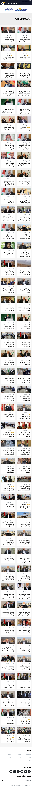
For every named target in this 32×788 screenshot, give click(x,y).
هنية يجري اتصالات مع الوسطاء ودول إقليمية (24, 182)
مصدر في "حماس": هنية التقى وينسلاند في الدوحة (24, 739)
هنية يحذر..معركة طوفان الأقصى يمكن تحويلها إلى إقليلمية (9, 722)
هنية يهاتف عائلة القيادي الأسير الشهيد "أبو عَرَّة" (9, 146)
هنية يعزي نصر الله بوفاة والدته (8, 253)
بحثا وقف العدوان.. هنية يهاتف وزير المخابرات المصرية (8, 362)
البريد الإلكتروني (27, 780)
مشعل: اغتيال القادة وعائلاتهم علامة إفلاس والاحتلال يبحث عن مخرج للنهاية (24, 454)
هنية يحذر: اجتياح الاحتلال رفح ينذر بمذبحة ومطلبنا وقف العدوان (24, 417)
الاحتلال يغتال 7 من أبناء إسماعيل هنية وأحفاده (24, 470)
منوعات (9, 757)
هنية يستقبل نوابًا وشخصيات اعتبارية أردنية (9, 398)
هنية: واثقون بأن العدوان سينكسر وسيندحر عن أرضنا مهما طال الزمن (9, 273)
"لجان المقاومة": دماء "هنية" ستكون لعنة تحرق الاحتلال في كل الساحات (24, 40)
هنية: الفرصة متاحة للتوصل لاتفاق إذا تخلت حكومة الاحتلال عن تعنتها (24, 543)
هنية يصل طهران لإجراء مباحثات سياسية (9, 506)
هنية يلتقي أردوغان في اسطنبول (8, 415)
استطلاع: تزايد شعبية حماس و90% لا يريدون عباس (8, 667)
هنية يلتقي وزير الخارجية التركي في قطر (8, 434)
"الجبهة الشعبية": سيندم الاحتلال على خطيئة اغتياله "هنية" (8, 111)
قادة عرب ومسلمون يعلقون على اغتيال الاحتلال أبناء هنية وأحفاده (8, 453)
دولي (9, 754)
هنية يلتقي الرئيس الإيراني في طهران (9, 127)
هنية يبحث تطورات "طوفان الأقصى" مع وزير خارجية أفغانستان (24, 165)
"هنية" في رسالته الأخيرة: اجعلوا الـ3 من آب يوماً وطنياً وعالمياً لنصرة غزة (25, 112)
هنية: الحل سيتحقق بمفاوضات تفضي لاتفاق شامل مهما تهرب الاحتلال (8, 219)
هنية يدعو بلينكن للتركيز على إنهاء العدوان (25, 649)
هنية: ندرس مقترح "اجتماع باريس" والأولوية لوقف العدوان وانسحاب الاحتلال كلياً (9, 633)
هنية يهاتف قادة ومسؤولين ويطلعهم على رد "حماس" (25, 327)
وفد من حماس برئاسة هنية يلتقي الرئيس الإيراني (8, 488)
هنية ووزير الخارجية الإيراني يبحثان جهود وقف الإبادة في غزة (24, 218)
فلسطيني (28, 754)
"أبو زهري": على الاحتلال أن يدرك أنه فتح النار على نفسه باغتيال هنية (8, 94)
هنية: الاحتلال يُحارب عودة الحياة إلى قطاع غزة (8, 524)
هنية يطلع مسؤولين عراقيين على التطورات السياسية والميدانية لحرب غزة (24, 309)
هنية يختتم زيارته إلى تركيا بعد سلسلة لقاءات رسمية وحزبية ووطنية (24, 345)
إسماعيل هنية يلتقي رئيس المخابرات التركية (8, 613)
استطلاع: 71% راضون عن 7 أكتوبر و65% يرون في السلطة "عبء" (25, 525)
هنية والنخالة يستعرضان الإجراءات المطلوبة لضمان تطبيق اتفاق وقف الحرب (8, 310)
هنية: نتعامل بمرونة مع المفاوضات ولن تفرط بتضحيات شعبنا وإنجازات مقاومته (24, 614)
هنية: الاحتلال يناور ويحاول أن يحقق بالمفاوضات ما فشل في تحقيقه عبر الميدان (24, 490)
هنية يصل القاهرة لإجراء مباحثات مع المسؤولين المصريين (8, 595)
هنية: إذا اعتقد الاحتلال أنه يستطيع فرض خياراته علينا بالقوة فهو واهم (24, 237)
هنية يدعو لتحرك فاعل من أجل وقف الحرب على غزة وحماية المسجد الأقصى (24, 562)
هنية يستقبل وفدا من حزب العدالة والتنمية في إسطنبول (9, 345)
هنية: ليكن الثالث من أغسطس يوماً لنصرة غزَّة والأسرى (24, 146)
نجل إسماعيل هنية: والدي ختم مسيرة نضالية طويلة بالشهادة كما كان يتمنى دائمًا (8, 59)
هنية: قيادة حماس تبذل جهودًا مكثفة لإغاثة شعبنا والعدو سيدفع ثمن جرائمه (24, 686)
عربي (19, 754)
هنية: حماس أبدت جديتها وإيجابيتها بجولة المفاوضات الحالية (9, 327)
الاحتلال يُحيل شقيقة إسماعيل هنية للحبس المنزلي (24, 380)
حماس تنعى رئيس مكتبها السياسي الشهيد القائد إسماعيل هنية (9, 40)
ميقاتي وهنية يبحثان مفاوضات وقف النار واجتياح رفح (8, 290)
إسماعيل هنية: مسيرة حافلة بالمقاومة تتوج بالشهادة (24, 129)
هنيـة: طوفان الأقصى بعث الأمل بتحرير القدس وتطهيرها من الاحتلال (8, 472)
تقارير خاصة (28, 760)
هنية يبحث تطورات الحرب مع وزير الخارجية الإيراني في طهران (24, 507)
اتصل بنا (19, 760)
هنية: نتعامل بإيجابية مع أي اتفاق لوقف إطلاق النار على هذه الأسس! (8, 237)
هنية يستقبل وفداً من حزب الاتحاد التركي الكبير (25, 398)
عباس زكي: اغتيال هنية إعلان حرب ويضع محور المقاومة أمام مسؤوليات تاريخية (25, 59)
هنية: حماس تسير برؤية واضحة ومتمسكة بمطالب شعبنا (8, 201)
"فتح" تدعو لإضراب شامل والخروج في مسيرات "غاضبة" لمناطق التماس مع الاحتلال (24, 77)
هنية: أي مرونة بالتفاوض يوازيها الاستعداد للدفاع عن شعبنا (24, 579)
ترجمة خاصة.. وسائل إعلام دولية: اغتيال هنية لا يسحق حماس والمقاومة (24, 94)
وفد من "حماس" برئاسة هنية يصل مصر (25, 703)
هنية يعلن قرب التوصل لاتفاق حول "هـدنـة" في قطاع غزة (8, 686)
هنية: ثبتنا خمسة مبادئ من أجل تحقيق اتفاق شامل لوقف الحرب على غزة (8, 544)
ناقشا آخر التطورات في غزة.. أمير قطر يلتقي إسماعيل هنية (24, 595)
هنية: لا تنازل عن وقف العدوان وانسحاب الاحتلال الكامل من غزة (25, 255)
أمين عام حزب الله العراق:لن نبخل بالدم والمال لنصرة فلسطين (24, 273)
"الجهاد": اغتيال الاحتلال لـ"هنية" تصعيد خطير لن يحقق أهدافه (9, 76)
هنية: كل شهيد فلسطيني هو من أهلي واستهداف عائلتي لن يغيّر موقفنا (25, 202)
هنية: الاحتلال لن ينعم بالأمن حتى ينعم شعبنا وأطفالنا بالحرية (24, 723)
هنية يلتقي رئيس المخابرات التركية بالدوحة (25, 290)
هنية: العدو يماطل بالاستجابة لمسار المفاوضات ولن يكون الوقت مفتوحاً (8, 579)
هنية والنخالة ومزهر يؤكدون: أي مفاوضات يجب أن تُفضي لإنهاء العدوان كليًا (24, 633)
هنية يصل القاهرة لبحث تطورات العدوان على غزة (25, 667)
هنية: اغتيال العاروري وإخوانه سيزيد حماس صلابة (8, 649)
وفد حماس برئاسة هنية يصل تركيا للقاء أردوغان (24, 434)
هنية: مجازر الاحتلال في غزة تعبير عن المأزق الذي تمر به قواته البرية (8, 704)
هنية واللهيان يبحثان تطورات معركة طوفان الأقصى (9, 740)
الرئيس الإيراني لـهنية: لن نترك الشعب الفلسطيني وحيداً (8, 165)
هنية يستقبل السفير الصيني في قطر (8, 559)
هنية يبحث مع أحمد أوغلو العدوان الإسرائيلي (8, 380)
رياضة (19, 757)
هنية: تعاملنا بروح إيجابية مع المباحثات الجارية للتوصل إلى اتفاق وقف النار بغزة (8, 183)
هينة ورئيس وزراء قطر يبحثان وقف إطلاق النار (25, 362)
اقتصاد (29, 757)
